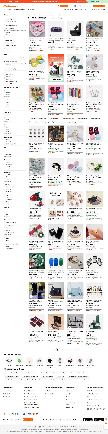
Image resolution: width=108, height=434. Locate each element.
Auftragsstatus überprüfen (93, 396)
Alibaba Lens (6, 419)
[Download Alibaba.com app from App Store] (88, 419)
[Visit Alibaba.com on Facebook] (88, 409)
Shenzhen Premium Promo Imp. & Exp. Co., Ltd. (94, 182)
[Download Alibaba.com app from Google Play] (99, 419)
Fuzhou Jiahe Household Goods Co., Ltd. (56, 151)
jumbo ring (33, 118)
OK (23, 57)
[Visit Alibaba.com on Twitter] (94, 409)
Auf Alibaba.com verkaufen (93, 390)
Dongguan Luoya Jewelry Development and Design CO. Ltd (75, 277)
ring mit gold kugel (55, 118)
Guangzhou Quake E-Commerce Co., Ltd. (37, 78)
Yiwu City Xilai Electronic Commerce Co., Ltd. (56, 248)
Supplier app (46, 419)
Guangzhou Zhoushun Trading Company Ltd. (94, 79)
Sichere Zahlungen (28, 390)
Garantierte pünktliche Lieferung (32, 396)
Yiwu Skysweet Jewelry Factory (36, 48)
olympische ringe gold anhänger (60, 379)
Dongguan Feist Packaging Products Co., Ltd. (94, 277)
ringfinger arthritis (82, 118)
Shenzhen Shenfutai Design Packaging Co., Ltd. (37, 309)
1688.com (36, 426)
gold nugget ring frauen (48, 376)
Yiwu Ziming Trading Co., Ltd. (36, 109)
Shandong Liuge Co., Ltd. (35, 248)
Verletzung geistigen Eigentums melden (74, 403)
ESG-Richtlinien (7, 396)
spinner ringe (43, 118)
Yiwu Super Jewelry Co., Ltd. (35, 186)
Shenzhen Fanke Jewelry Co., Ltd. (94, 248)
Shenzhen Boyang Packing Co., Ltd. (56, 340)
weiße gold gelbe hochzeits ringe (29, 372)
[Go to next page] (78, 350)
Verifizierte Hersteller (50, 390)
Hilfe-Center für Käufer (71, 390)
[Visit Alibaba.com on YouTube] (101, 409)
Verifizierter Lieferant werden (94, 399)
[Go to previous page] (53, 350)
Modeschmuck (52, 15)
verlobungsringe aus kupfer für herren (80, 379)
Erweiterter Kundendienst (30, 399)
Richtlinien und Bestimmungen (31, 407)
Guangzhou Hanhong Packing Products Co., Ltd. (56, 309)
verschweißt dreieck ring (12, 372)
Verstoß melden (70, 407)
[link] (106, 419)
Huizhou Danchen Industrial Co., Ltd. (75, 113)
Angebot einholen (49, 393)
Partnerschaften (91, 402)
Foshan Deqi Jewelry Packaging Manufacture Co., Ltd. (75, 341)
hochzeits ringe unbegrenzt (47, 372)
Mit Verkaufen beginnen (93, 393)
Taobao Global (59, 426)
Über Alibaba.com (7, 387)
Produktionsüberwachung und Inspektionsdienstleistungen (31, 403)
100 (75, 349)
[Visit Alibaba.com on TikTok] (104, 409)
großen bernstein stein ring (59, 122)
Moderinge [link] (61, 15)
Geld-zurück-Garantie (29, 393)
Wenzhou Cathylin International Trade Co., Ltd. (75, 152)
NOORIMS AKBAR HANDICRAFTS (56, 184)
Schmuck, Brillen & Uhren (40, 15)
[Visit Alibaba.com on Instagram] (97, 409)
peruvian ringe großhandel (76, 122)
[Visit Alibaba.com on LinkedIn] (91, 409)
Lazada (52, 426)
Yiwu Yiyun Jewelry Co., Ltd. (93, 48)
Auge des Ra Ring (35, 122)
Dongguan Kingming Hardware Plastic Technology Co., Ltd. (94, 309)
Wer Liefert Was (77, 426)
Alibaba (30, 15)
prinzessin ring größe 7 (63, 372)
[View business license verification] (68, 431)
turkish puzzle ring (44, 379)
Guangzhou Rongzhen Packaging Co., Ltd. (75, 80)
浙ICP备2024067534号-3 (94, 431)
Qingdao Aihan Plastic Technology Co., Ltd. (75, 248)
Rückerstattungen (70, 399)
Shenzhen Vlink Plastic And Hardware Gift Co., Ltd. (56, 47)
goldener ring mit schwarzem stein (14, 379)
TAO (65, 426)
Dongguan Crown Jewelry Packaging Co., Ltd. (37, 340)
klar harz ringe (61, 376)
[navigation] (15, 182)
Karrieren (5, 399)
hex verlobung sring (95, 118)
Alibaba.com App (77, 419)
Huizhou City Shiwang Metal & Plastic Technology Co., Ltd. (94, 109)
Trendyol (69, 426)
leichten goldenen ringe (68, 118)
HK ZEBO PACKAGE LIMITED (74, 182)
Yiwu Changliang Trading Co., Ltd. (75, 216)
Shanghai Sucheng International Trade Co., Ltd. (56, 277)
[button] (58, 6)
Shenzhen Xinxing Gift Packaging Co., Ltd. (75, 47)
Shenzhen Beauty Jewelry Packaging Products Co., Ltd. (75, 309)
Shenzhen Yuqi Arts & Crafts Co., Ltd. (56, 113)
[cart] (80, 6)
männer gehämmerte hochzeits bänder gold (78, 376)
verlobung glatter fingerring (13, 376)
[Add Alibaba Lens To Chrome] (28, 419)
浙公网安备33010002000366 (79, 431)
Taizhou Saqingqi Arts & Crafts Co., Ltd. (94, 218)
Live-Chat (68, 393)
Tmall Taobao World (45, 426)
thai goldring (46, 122)
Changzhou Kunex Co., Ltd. (35, 277)
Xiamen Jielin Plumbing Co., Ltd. (36, 150)
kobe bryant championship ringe (31, 376)
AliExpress (30, 426)
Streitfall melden (70, 396)
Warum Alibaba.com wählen (10, 390)
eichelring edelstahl (31, 379)
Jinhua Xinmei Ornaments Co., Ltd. (37, 216)
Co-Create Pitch (7, 393)
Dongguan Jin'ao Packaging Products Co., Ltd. (94, 153)
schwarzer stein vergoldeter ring (80, 372)
